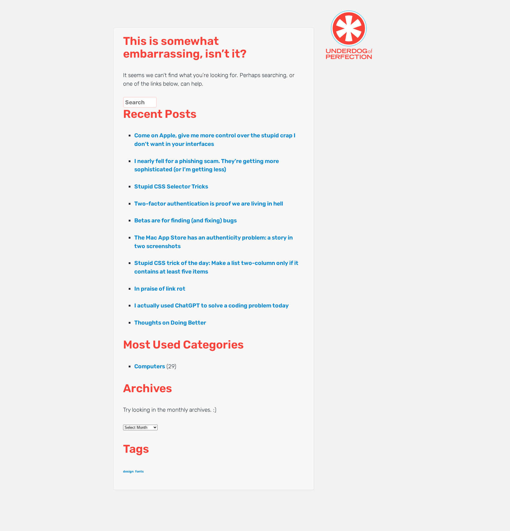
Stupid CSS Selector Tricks (171, 186)
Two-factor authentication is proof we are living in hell (208, 203)
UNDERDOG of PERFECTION (360, 29)
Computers (149, 366)
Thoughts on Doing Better (170, 322)
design (128, 471)
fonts (139, 471)
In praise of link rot (159, 288)
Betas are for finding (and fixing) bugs (185, 220)
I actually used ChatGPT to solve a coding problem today (211, 305)
